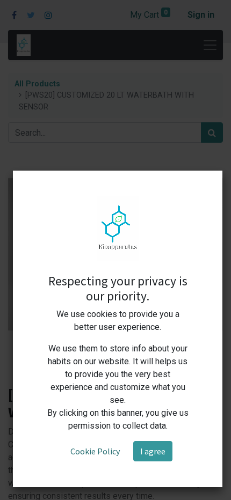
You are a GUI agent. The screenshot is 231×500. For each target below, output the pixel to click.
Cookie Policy (95, 451)
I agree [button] (152, 451)
